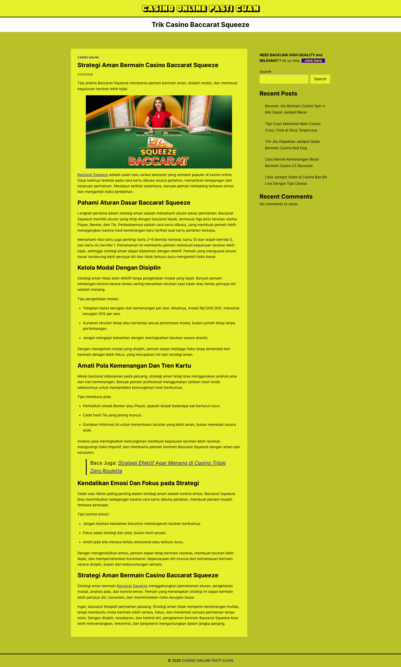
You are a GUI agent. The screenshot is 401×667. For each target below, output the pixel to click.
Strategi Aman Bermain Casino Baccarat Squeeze (147, 65)
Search (265, 72)
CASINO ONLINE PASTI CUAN (207, 660)
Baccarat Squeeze (92, 175)
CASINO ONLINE (88, 57)
